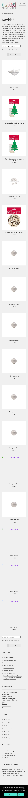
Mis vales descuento (8, 752)
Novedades (5, 694)
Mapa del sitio (6, 706)
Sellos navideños (8, 670)
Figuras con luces (8, 665)
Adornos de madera (9, 657)
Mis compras (6, 750)
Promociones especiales (9, 692)
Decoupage (7, 720)
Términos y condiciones (9, 700)
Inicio (5, 13)
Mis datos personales (8, 755)
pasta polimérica (9, 729)
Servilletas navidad (9, 673)
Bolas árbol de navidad (10, 660)
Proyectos (7, 735)
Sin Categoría (8, 738)
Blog (3, 702)
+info (20, 794)
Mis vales (5, 757)
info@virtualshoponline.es (14, 775)
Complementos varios (10, 663)
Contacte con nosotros (8, 698)
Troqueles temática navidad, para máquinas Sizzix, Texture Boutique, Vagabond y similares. (13, 677)
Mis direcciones (7, 753)
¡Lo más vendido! (7, 696)
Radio (3, 708)
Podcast (4, 704)
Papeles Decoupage (9, 668)
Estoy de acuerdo (10, 794)
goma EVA (7, 723)
